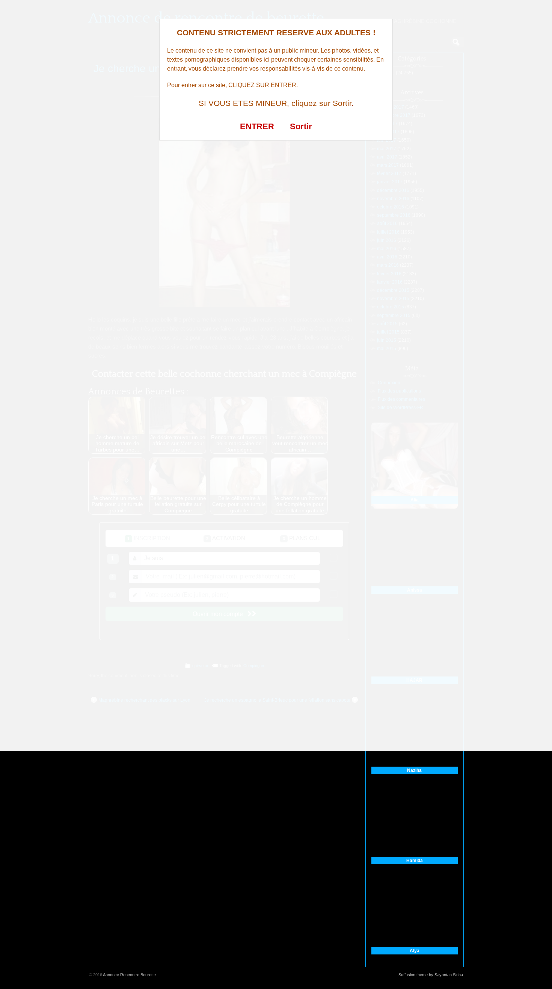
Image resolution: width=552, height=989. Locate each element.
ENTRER (257, 126)
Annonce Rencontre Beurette (129, 974)
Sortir (301, 126)
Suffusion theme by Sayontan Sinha (430, 974)
